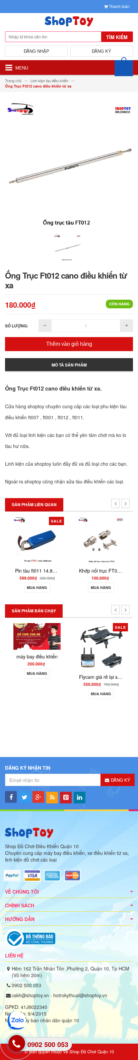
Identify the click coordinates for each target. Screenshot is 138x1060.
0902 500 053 (26, 985)
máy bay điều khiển (37, 656)
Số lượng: (16, 326)
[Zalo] (15, 1021)
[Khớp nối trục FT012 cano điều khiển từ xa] (101, 540)
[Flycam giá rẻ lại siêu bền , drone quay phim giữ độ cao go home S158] (101, 646)
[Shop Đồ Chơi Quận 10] (69, 23)
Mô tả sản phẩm (69, 365)
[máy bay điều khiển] (37, 635)
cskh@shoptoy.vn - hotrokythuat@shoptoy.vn (59, 995)
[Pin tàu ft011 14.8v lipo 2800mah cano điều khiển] (37, 540)
